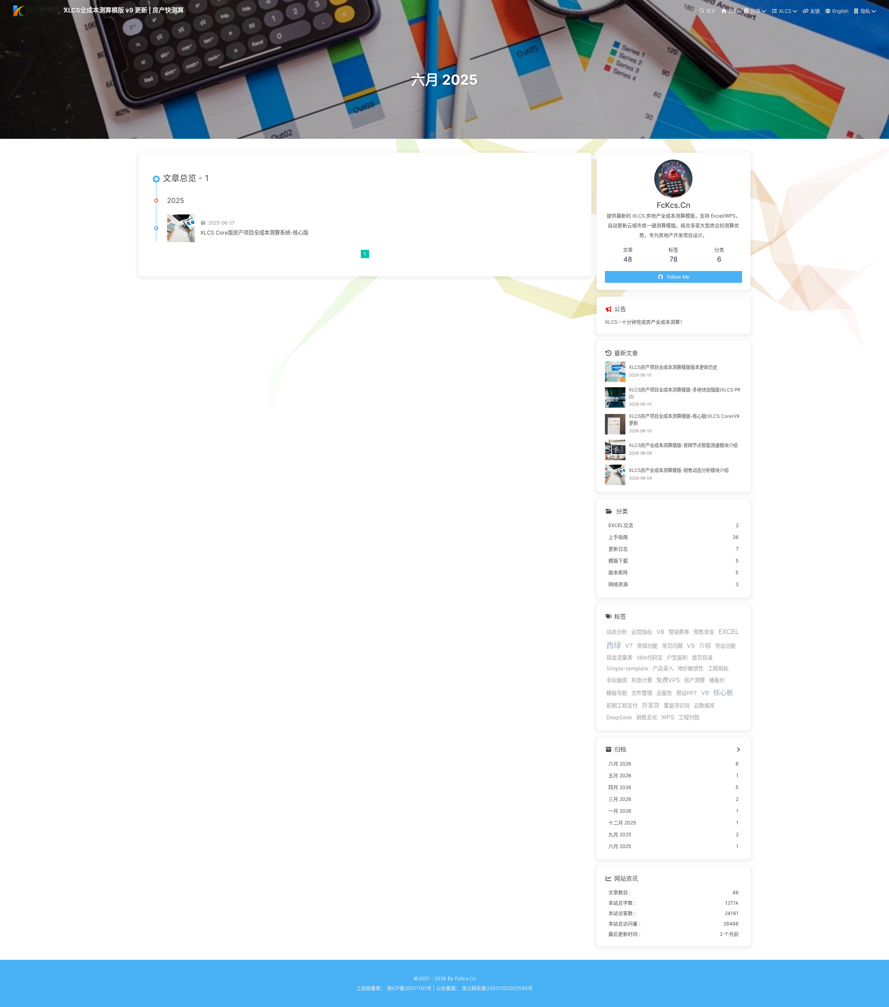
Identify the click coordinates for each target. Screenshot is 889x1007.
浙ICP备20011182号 (409, 988)
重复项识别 (677, 705)
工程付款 (689, 717)
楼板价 (717, 680)
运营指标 (641, 632)
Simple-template (627, 668)
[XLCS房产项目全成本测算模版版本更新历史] (615, 372)
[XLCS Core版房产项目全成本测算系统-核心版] (181, 228)
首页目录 (702, 657)
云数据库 (704, 705)
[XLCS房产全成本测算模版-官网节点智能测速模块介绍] (615, 450)
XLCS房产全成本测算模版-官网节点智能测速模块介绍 (683, 445)
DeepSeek (619, 717)
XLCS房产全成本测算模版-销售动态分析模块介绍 (679, 470)
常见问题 (672, 646)
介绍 (705, 645)
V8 (660, 631)
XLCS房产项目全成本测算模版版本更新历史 (673, 367)
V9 (691, 645)
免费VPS (668, 680)
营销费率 (678, 632)
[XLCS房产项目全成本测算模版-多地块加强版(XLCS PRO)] (615, 397)
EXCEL (728, 631)
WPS (667, 717)
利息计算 (641, 680)
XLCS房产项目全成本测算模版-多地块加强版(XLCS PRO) (684, 393)
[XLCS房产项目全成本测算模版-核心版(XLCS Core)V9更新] (615, 424)
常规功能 (647, 646)
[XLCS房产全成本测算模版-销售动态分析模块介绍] (615, 475)
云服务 (664, 693)
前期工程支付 (622, 705)
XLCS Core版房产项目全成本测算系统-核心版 (254, 232)
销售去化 (646, 717)
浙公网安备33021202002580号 (497, 988)
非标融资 (616, 680)
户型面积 (677, 657)
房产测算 (694, 680)
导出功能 (725, 646)
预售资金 (703, 632)
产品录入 (663, 668)
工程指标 (718, 668)
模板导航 (616, 693)
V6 (705, 692)
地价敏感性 (691, 668)
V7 (629, 645)
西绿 (613, 645)
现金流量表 (619, 657)
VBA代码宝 (650, 657)
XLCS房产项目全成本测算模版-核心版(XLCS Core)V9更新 (684, 419)
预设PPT (686, 693)
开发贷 (650, 705)
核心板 (723, 692)
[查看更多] (738, 750)
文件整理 (641, 693)
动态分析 (616, 632)
